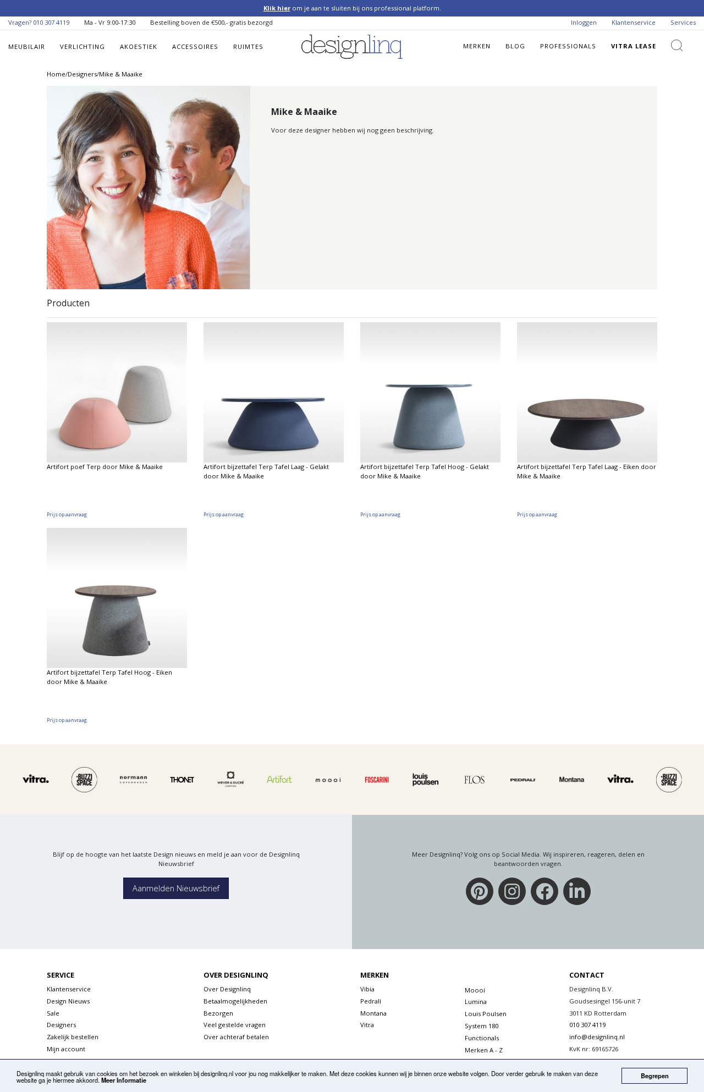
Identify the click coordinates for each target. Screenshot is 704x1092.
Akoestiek (138, 46)
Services (683, 22)
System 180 (481, 1026)
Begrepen (655, 1075)
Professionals (568, 46)
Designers (61, 1025)
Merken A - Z (484, 1050)
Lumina (476, 1001)
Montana (373, 1013)
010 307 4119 (51, 22)
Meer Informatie (123, 1080)
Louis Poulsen (486, 1014)
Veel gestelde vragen (235, 1025)
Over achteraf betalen (236, 1037)
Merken (477, 46)
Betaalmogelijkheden (235, 1001)
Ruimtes (248, 46)
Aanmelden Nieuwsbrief (176, 888)
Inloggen (584, 22)
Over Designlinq (227, 989)
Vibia (367, 989)
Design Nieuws (68, 1001)
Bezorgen (218, 1013)
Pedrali (370, 1001)
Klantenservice (634, 22)
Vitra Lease (633, 46)
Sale (53, 1013)
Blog (515, 46)
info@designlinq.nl (597, 1037)
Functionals (482, 1038)
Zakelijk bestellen (72, 1037)
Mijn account (66, 1049)
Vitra (367, 1025)
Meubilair (26, 46)
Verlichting (82, 46)
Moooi (475, 990)
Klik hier (276, 8)
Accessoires (195, 46)
